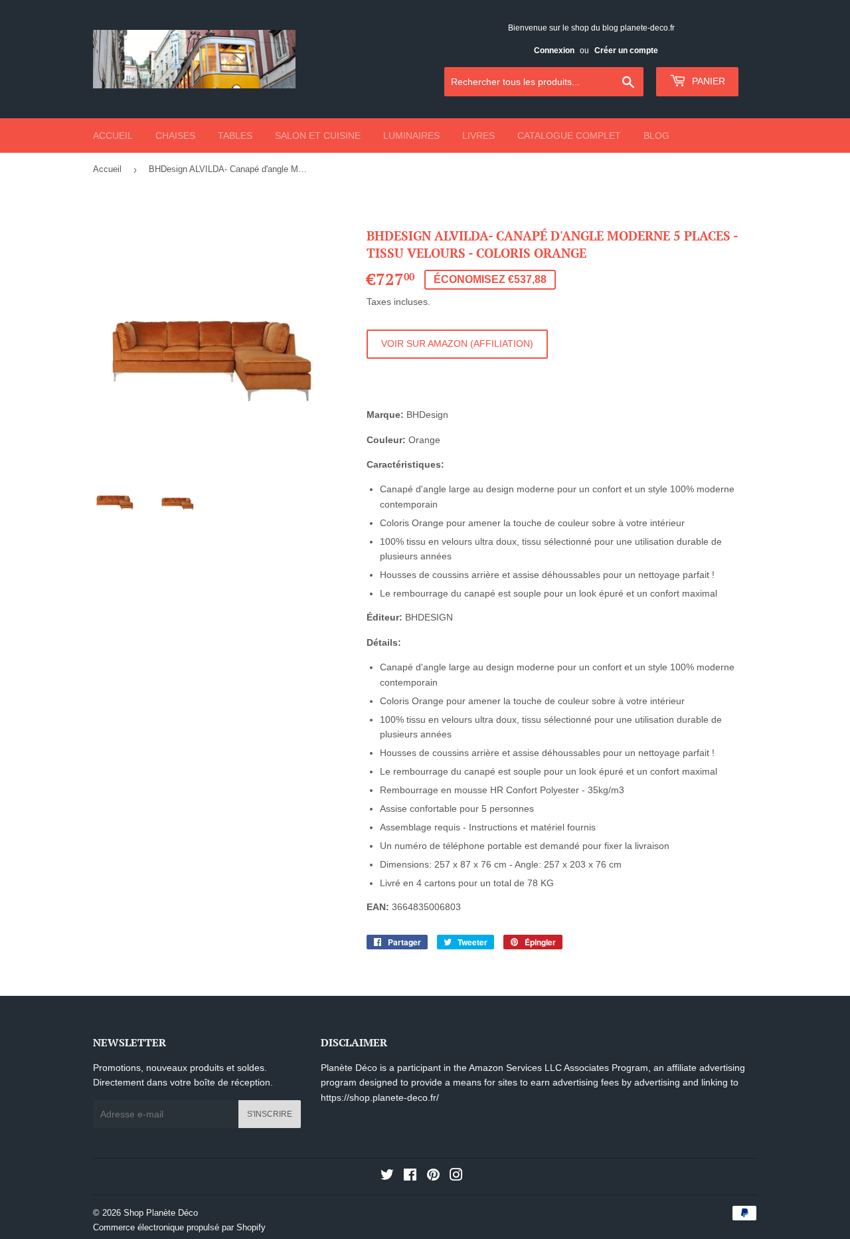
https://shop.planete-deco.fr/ (380, 1097)
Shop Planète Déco (161, 1213)
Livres (478, 135)
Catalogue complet (569, 135)
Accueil (113, 135)
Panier (707, 81)
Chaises (175, 135)
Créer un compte (626, 50)
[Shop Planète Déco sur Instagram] (456, 1176)
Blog (656, 135)
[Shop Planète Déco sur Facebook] (410, 1176)
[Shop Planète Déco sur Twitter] (387, 1176)
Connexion (554, 50)
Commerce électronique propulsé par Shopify (179, 1227)
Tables (235, 135)
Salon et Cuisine (318, 135)
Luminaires (411, 135)
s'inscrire (269, 1114)
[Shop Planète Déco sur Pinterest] (433, 1176)
